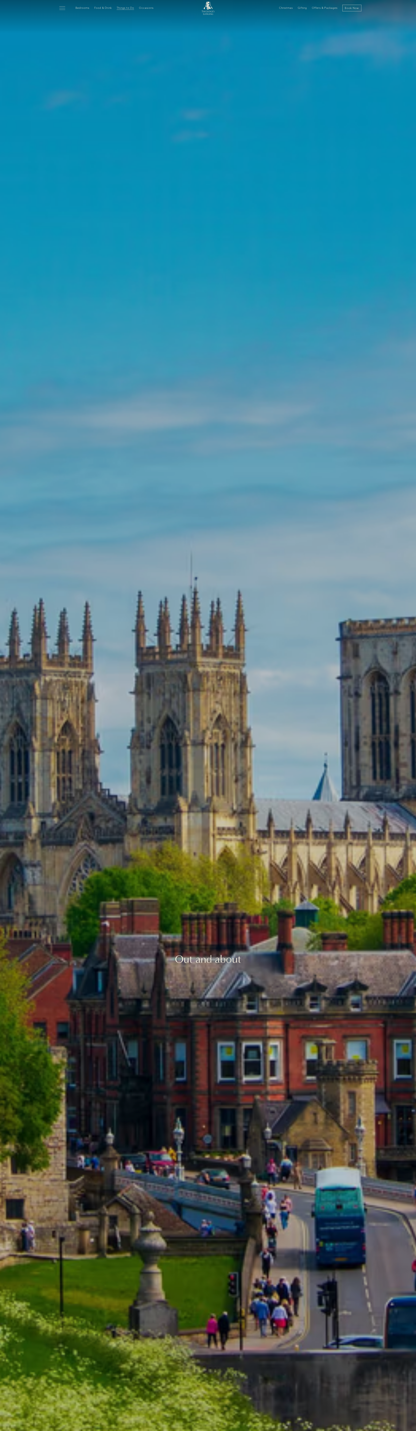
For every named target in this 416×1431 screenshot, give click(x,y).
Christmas (286, 8)
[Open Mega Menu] (62, 8)
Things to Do (125, 8)
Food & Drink (103, 8)
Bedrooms (83, 8)
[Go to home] (208, 8)
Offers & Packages (325, 8)
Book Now (352, 8)
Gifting (302, 8)
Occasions (146, 8)
